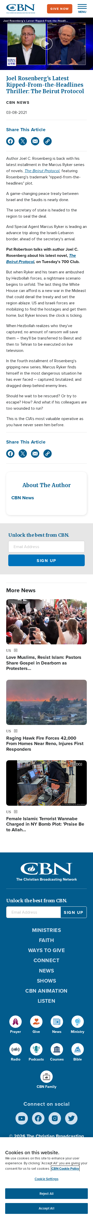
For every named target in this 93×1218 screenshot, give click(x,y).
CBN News (17, 102)
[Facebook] (10, 141)
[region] (46, 1177)
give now (59, 8)
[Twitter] (23, 141)
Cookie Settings (46, 1178)
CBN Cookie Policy (65, 1168)
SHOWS (46, 981)
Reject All (46, 1193)
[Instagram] (55, 1118)
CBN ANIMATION (46, 991)
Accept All (46, 1208)
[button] (79, 8)
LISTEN (47, 1001)
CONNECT (46, 960)
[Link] (47, 141)
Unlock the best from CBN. (38, 535)
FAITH (46, 940)
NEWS (46, 971)
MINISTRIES (46, 930)
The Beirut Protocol (42, 171)
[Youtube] (22, 1118)
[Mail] (35, 141)
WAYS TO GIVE (46, 950)
